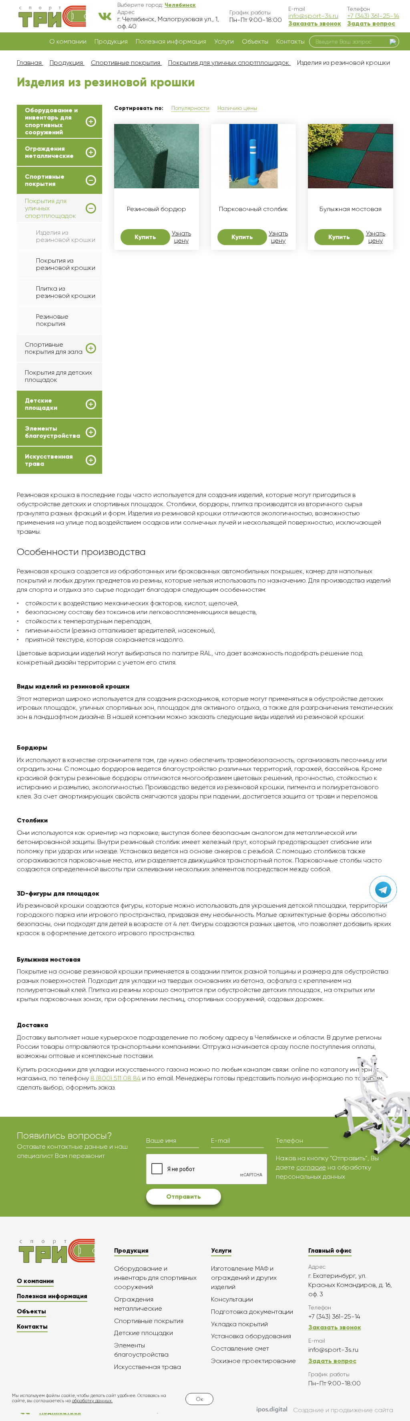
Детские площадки (41, 404)
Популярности (190, 108)
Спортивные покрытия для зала (53, 348)
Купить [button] (145, 237)
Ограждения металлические (49, 152)
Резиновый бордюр (156, 209)
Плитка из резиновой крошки (65, 292)
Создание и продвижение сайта (343, 1410)
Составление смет (240, 1348)
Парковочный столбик (253, 209)
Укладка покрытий (239, 1324)
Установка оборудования (251, 1336)
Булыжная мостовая (351, 209)
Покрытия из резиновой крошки (65, 264)
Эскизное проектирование (253, 1361)
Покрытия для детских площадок (58, 376)
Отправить (183, 1196)
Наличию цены (237, 108)
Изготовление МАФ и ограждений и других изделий (244, 1278)
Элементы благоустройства (52, 432)
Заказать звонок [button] (314, 23)
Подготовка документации (252, 1311)
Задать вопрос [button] (371, 23)
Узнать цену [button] (181, 237)
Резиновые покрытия (52, 320)
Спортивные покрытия (44, 180)
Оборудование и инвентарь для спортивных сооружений (51, 121)
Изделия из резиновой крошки (65, 236)
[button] (180, 5)
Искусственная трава (49, 460)
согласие (311, 1167)
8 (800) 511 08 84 (115, 1078)
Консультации (232, 1299)
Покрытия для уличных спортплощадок (50, 209)
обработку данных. (92, 1400)
